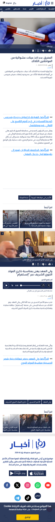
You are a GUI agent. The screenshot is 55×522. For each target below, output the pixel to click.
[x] (17, 485)
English (9, 3)
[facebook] (7, 485)
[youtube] (48, 485)
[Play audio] (6, 285)
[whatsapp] (38, 485)
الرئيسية (51, 9)
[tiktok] (28, 498)
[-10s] (43, 285)
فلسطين (16, 9)
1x (12, 285)
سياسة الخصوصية (15, 509)
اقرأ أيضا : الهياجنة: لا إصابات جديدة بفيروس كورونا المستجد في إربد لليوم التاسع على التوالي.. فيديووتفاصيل (28, 121)
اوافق (27, 517)
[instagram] (27, 485)
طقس (7, 9)
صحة (24, 9)
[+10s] (49, 285)
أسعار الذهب (41, 9)
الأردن (31, 9)
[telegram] (17, 498)
